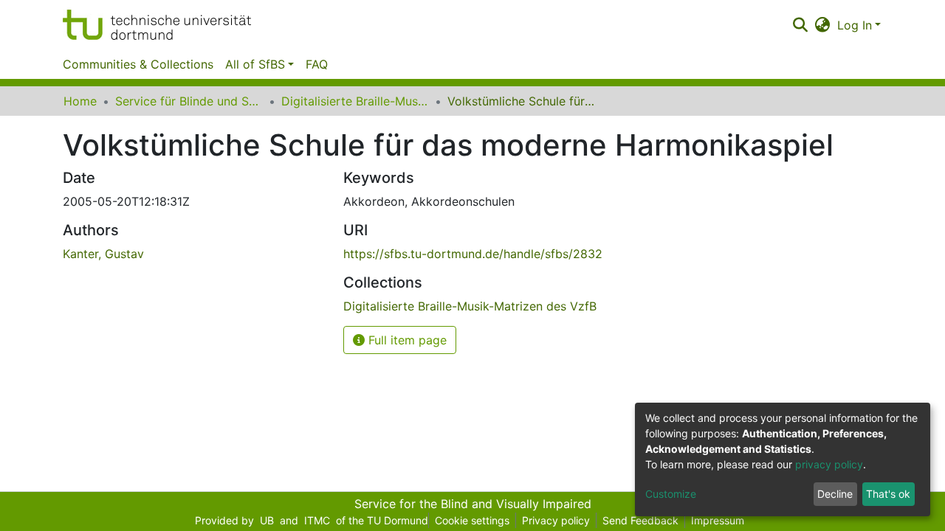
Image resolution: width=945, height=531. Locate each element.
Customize (670, 493)
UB (267, 520)
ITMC (317, 520)
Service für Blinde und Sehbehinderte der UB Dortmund (189, 101)
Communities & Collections (138, 64)
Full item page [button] (406, 340)
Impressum (717, 520)
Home (80, 101)
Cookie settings (472, 520)
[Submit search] (800, 25)
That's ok (888, 493)
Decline (835, 493)
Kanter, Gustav (103, 253)
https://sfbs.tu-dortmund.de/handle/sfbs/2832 (472, 253)
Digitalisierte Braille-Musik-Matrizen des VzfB (355, 101)
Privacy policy (556, 520)
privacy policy (829, 464)
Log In (854, 25)
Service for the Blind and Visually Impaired (472, 503)
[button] (823, 25)
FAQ (317, 64)
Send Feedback (640, 520)
